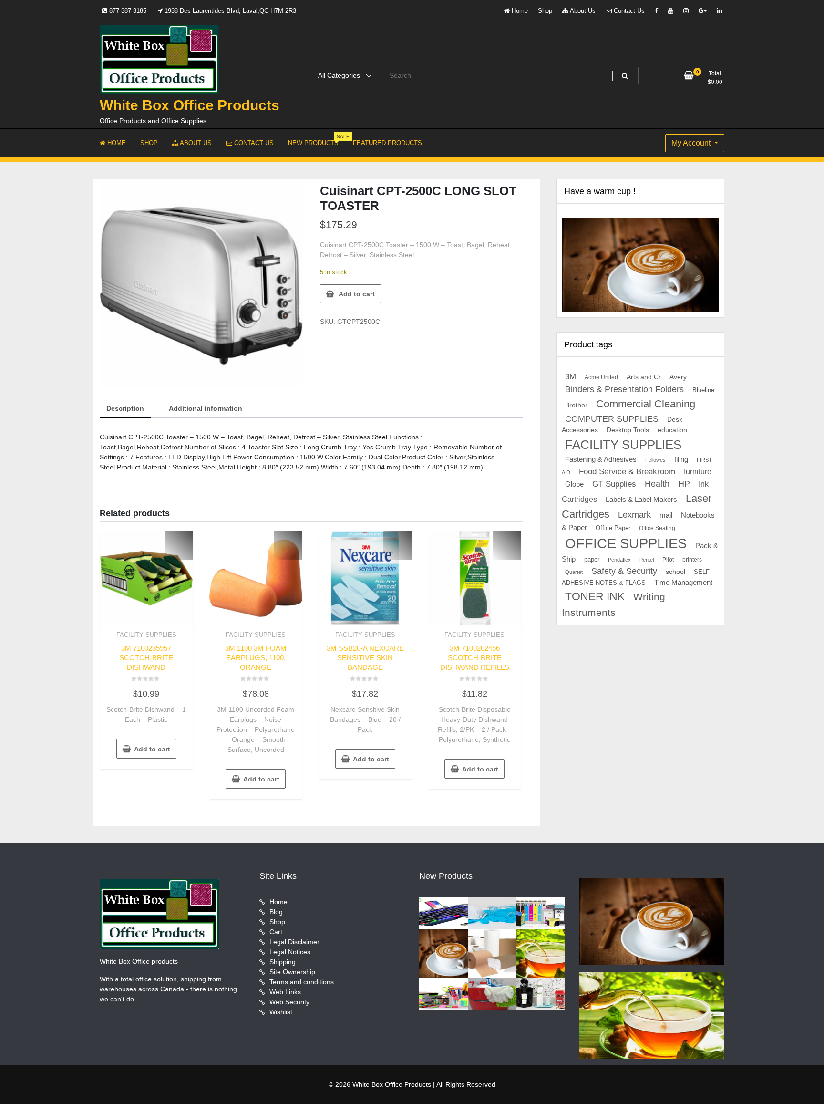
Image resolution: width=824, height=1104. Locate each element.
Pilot (668, 559)
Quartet (574, 572)
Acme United (601, 377)
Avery (678, 377)
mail (665, 515)
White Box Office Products (189, 105)
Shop (545, 10)
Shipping (282, 962)
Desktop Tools (628, 430)
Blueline (703, 390)
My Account (691, 143)
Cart (275, 932)
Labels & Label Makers (641, 499)
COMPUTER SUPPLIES (612, 419)
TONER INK (595, 596)
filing (681, 459)
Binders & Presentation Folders (624, 389)
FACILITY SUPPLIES (146, 634)
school (675, 571)
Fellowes (655, 460)
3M (570, 376)
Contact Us (628, 10)
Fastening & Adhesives (601, 459)
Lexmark (634, 515)
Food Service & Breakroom (627, 471)
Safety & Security (624, 571)
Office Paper (613, 528)
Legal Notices (289, 952)
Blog (276, 912)
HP (684, 484)
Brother (576, 405)
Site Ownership (292, 972)
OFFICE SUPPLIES (626, 543)
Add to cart (357, 294)
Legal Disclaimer (294, 942)
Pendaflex (619, 559)
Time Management (683, 582)
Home (519, 10)
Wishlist (280, 1012)
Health (657, 484)
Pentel (646, 559)
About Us (582, 10)
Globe (574, 484)
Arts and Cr (644, 377)
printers (692, 559)
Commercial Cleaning (645, 404)
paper (591, 559)
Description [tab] (125, 408)
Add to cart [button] (152, 749)
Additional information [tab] (205, 408)
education (672, 430)
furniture (697, 472)
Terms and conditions (301, 982)
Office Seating (657, 528)
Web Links (285, 992)
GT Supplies (614, 484)
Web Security (289, 1002)
